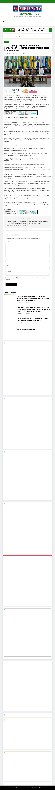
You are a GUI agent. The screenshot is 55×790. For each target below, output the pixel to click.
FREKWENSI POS (27, 14)
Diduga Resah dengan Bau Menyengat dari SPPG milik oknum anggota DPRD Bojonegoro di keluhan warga (31, 29)
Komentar (8, 241)
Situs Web (8, 271)
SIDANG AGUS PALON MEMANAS (26, 329)
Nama (7, 259)
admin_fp (7, 53)
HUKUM (6, 41)
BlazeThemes (42, 787)
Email (7, 265)
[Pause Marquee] (50, 30)
